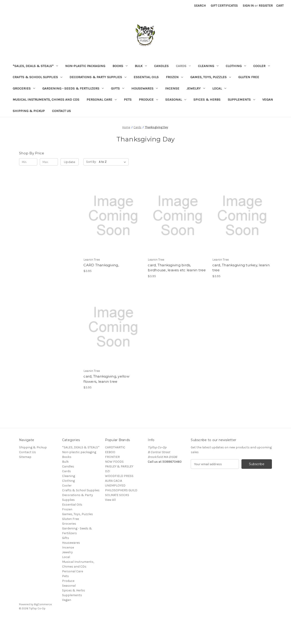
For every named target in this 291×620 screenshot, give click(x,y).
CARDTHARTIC (115, 447)
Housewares (142, 88)
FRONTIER (112, 457)
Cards (181, 66)
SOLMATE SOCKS (117, 495)
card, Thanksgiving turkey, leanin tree (241, 267)
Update (69, 162)
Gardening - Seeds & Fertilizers (70, 88)
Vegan (267, 99)
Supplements (239, 99)
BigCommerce (43, 604)
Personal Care (99, 99)
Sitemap (25, 457)
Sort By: (91, 161)
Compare (111, 215)
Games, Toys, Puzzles (208, 77)
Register (266, 5)
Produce (146, 99)
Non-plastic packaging (85, 66)
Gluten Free (248, 77)
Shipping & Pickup (29, 111)
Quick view (112, 207)
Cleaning (206, 66)
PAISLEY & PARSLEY (119, 466)
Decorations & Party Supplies (96, 77)
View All (110, 500)
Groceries (22, 88)
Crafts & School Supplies (35, 77)
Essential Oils (146, 77)
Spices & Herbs (207, 99)
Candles (161, 66)
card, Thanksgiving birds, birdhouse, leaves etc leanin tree (177, 267)
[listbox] (113, 161)
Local (217, 88)
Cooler (259, 66)
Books (118, 66)
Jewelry (194, 88)
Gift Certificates (224, 5)
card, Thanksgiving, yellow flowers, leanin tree (106, 379)
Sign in (248, 5)
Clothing (234, 66)
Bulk (139, 66)
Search (200, 5)
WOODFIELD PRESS (119, 476)
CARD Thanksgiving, (101, 265)
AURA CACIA (113, 481)
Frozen (172, 77)
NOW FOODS (114, 462)
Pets (128, 99)
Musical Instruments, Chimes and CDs (46, 99)
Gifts (115, 88)
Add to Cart (113, 223)
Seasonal (173, 99)
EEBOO (110, 452)
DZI (107, 471)
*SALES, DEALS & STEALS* (33, 66)
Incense (172, 88)
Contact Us (61, 111)
